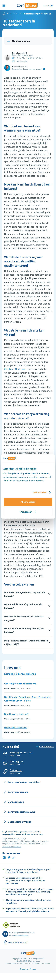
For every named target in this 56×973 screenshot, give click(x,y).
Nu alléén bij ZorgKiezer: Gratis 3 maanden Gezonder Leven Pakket (27, 698)
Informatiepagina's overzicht (17, 13)
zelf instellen (39, 492)
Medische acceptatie (15, 727)
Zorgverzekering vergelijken (11, 13)
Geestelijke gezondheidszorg (20, 683)
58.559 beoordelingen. (11, 846)
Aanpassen (26, 512)
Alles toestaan (28, 502)
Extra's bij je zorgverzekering (20, 673)
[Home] (3, 13)
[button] (16, 770)
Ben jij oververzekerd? (16, 714)
